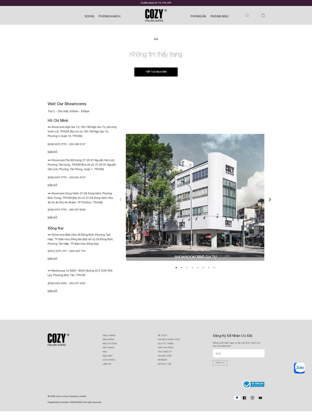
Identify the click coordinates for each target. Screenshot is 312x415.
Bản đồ (53, 217)
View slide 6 (203, 267)
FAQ (105, 351)
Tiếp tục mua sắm (156, 71)
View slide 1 (176, 267)
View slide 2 (181, 267)
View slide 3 (187, 267)
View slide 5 (198, 267)
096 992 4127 (77, 177)
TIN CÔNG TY (165, 351)
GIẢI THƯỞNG (165, 347)
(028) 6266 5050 (57, 283)
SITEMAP (162, 360)
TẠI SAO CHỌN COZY (169, 339)
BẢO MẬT (107, 356)
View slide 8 (214, 267)
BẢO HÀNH (108, 339)
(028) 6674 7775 (57, 177)
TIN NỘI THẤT (165, 356)
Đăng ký (220, 363)
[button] (247, 15)
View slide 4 (192, 267)
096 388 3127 (77, 144)
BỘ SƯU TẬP (164, 364)
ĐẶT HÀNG (108, 347)
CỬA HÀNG (109, 360)
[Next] (269, 199)
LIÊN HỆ (107, 364)
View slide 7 (208, 267)
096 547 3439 (77, 283)
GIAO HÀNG (109, 335)
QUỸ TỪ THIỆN (166, 343)
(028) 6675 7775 (58, 144)
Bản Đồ (53, 152)
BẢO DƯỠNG (110, 343)
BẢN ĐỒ (53, 291)
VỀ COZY (162, 335)
